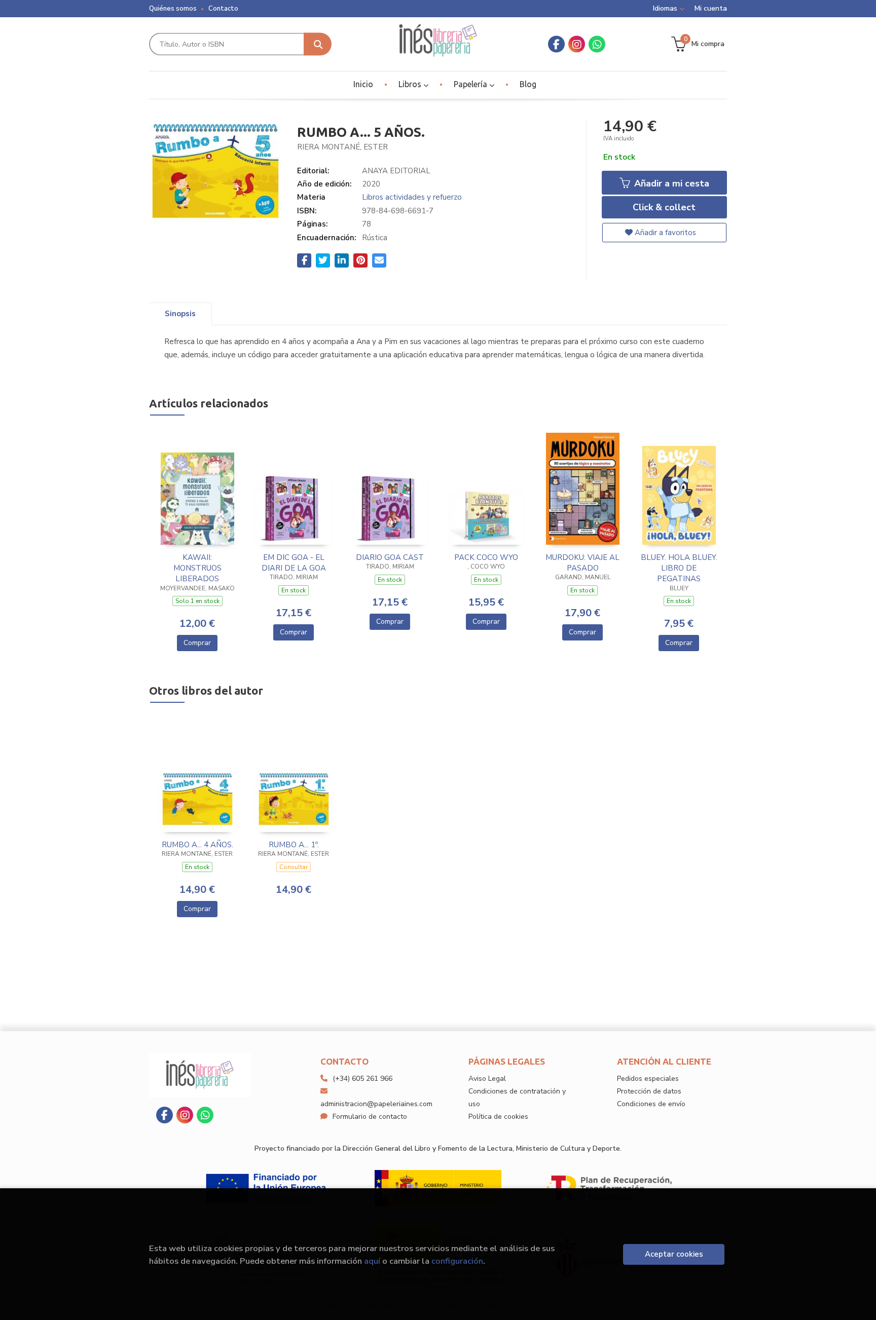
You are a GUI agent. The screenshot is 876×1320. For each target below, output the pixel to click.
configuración (457, 1261)
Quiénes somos (173, 8)
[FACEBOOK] (556, 44)
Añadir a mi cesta (670, 183)
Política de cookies (498, 1116)
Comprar (197, 643)
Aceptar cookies (674, 1254)
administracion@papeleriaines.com (376, 1104)
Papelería (471, 84)
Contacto (223, 8)
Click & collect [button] (664, 207)
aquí (372, 1261)
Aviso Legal (487, 1078)
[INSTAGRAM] (576, 44)
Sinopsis (180, 314)
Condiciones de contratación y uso (517, 1097)
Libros (410, 84)
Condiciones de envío (651, 1104)
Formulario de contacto (370, 1116)
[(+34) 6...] (597, 44)
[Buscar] (318, 44)
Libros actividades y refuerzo (412, 197)
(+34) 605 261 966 (362, 1078)
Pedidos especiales (648, 1078)
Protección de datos (649, 1091)
